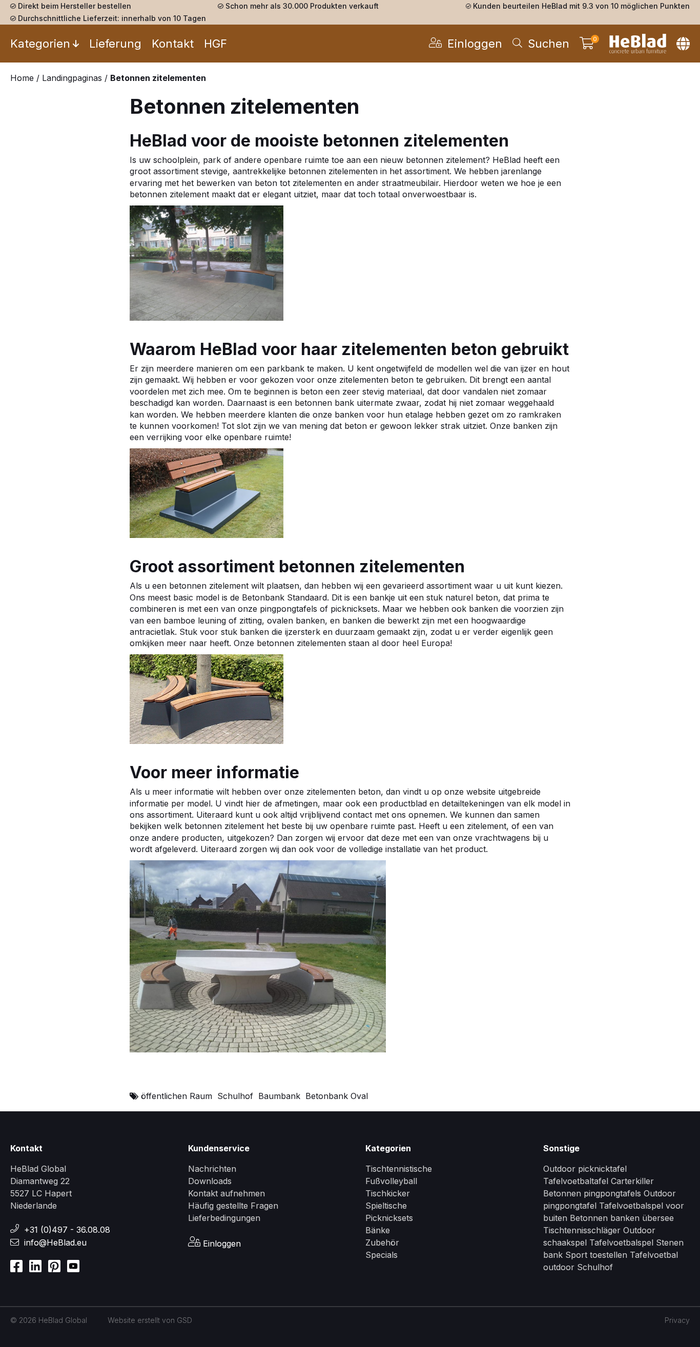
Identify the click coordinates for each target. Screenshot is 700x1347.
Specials (381, 1255)
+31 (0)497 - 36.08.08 (67, 1230)
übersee (658, 1218)
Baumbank (279, 1096)
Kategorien (40, 43)
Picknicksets (389, 1218)
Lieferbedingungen (224, 1218)
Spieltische (386, 1205)
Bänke (377, 1230)
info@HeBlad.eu (55, 1242)
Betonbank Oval (336, 1096)
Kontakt (173, 43)
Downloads (210, 1181)
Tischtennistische (398, 1169)
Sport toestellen (596, 1255)
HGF (215, 43)
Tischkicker (387, 1193)
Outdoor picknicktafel (585, 1169)
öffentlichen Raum (176, 1096)
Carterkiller (632, 1181)
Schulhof (235, 1096)
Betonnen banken (605, 1218)
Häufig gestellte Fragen (233, 1205)
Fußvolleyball (391, 1181)
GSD (184, 1320)
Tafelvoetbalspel (621, 1242)
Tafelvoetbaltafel (575, 1181)
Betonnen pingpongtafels (592, 1193)
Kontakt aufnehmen (226, 1193)
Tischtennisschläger (583, 1230)
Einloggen (220, 1243)
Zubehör (382, 1242)
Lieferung (115, 43)
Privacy (677, 1320)
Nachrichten (212, 1169)
